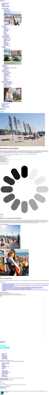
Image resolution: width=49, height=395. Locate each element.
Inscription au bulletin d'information (5, 386)
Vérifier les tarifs (6, 68)
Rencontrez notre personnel (6, 372)
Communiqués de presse (5, 366)
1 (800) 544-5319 (2, 361)
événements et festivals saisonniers (32, 152)
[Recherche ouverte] (5, 109)
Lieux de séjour (4, 65)
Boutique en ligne (4, 375)
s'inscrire (1, 295)
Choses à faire (4, 26)
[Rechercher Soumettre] (9, 1)
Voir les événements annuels (4, 224)
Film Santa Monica (5, 3)
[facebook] (4, 353)
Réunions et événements (5, 6)
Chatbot (3, 368)
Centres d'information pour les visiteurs (18, 361)
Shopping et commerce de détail (7, 81)
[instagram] (4, 355)
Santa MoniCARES (5, 371)
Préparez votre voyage (5, 70)
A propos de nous (4, 370)
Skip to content (2, 0)
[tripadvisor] (5, 358)
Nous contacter (8, 361)
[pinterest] (4, 357)
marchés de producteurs (6, 152)
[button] (24, 388)
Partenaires (3, 365)
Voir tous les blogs (3, 282)
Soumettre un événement (5, 103)
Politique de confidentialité (4, 378)
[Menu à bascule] (0, 110)
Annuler (2, 111)
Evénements (4, 46)
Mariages (3, 4)
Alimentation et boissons (5, 36)
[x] (3, 354)
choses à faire (10, 151)
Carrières (3, 374)
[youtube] (4, 356)
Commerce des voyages (5, 5)
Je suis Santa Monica (5, 373)
